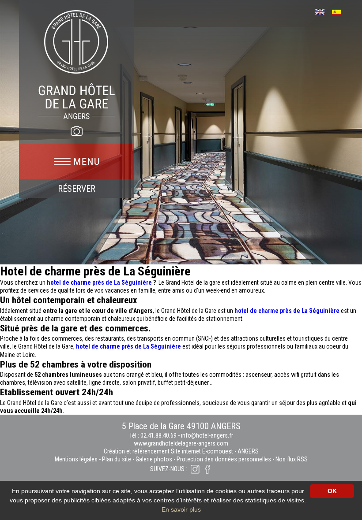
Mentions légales (76, 459)
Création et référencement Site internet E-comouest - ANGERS (181, 451)
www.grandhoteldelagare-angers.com (181, 443)
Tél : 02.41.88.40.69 (153, 435)
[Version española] (339, 10)
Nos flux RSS (291, 459)
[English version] (323, 10)
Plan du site (116, 459)
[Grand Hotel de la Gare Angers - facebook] (207, 468)
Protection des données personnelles (224, 459)
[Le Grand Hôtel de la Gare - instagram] (195, 468)
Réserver (76, 188)
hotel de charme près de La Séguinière (99, 282)
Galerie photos (154, 459)
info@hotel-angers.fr (207, 435)
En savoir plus (181, 509)
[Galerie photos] (76, 131)
